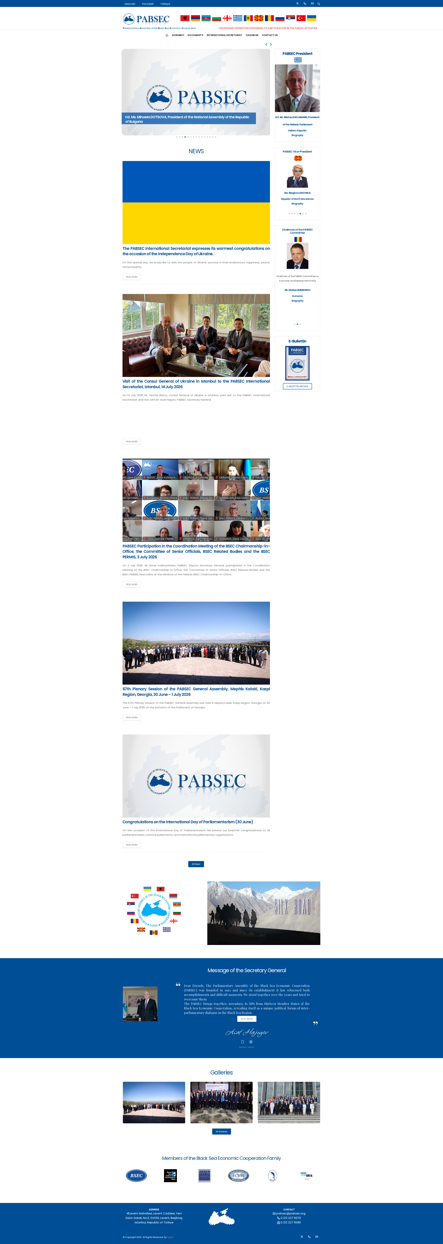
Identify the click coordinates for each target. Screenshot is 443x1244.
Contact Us (270, 35)
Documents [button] (195, 35)
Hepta (170, 1237)
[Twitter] (297, 4)
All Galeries (221, 1131)
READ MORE (132, 276)
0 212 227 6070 (291, 1218)
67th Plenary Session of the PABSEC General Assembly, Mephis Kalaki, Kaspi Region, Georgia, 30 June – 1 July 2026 (196, 691)
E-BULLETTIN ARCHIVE (297, 386)
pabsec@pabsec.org (290, 1213)
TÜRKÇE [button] (165, 4)
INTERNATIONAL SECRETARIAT (224, 35)
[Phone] (305, 4)
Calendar (252, 35)
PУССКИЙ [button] (147, 4)
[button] (185, 18)
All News (196, 864)
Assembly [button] (178, 35)
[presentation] (266, 44)
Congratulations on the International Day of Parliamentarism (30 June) (188, 822)
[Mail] (312, 4)
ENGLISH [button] (130, 4)
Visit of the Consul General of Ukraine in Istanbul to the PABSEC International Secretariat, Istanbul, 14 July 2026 (196, 384)
